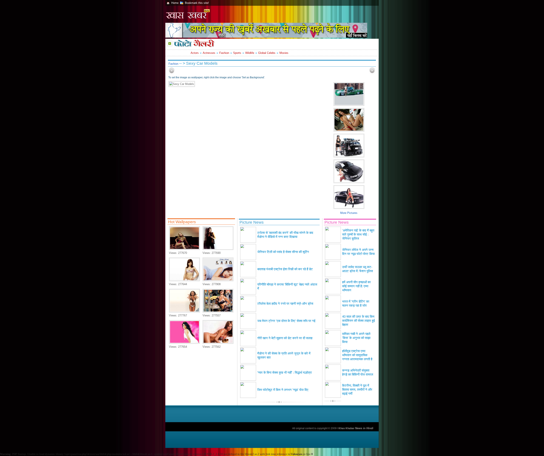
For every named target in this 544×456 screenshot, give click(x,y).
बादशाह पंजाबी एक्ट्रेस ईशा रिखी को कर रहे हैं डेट (285, 269)
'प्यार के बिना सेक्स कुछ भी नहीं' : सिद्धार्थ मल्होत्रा (284, 372)
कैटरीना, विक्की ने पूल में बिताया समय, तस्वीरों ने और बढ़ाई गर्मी (357, 389)
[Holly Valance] (218, 249)
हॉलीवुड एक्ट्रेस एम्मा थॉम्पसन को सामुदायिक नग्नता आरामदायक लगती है (357, 355)
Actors (195, 52)
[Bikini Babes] (184, 280)
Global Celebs (266, 52)
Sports (237, 52)
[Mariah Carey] (184, 249)
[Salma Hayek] (218, 280)
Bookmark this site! (197, 2)
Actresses (209, 52)
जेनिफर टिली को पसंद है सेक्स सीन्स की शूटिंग (283, 252)
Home (174, 2)
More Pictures (348, 212)
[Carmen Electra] (184, 311)
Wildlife (249, 52)
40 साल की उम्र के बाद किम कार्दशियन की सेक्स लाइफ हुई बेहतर (358, 320)
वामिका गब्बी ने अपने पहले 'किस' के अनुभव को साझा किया (356, 338)
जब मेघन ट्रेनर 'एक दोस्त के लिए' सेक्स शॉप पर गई (286, 321)
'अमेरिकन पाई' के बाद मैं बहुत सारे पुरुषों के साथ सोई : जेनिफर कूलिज (358, 234)
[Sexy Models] (218, 311)
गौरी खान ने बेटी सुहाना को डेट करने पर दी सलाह (284, 338)
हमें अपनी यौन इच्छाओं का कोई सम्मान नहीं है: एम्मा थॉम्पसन (356, 286)
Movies (283, 52)
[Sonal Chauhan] (184, 343)
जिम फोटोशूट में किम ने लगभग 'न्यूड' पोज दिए (282, 390)
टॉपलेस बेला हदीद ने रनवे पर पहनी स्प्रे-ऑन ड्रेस (285, 303)
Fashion (224, 52)
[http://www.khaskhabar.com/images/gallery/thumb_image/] (171, 73)
